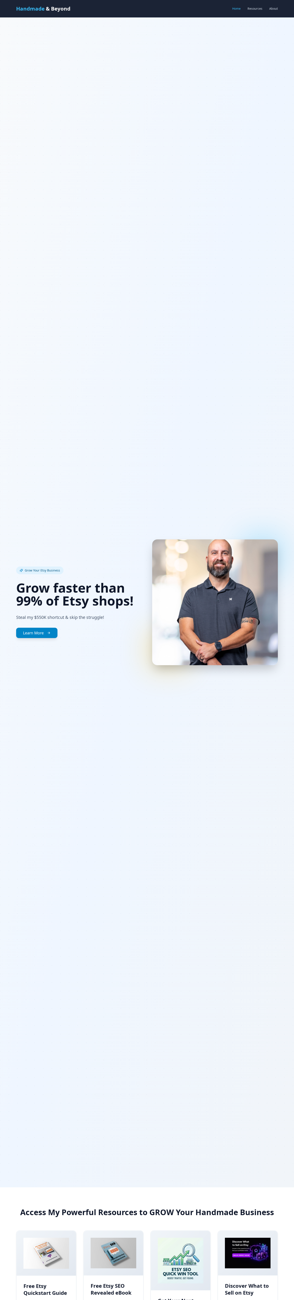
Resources (255, 8)
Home (236, 8)
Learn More (33, 632)
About (273, 8)
